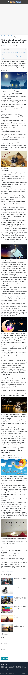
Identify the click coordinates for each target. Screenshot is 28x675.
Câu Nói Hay (4, 45)
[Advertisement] (14, 19)
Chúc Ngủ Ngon (8, 571)
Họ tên (2, 637)
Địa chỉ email (4, 643)
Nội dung (3, 649)
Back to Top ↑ (24, 673)
